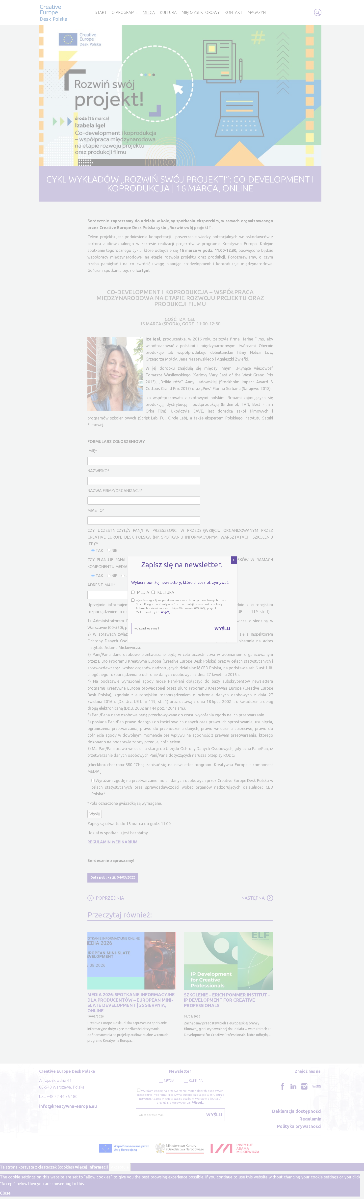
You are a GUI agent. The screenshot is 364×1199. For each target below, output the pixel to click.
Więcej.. (166, 612)
